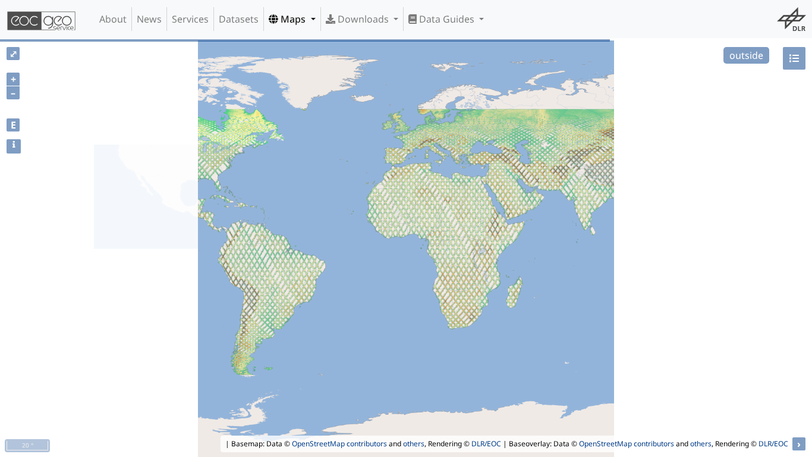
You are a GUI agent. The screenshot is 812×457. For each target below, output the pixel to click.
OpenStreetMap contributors (339, 444)
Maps (293, 19)
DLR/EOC (486, 444)
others (413, 444)
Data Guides (447, 19)
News (149, 19)
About (113, 19)
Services (190, 19)
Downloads (363, 19)
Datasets (239, 19)
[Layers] (794, 58)
